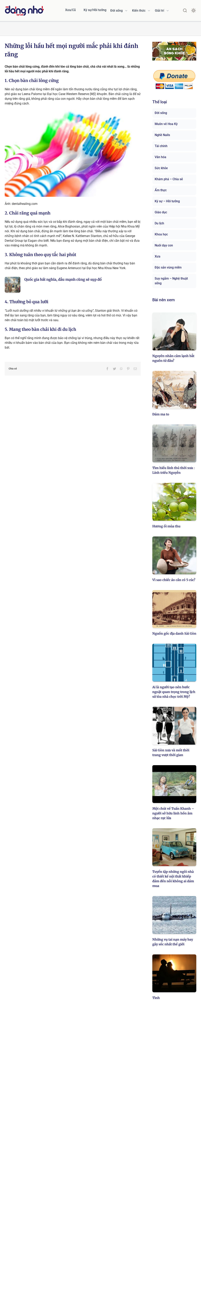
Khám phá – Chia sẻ (169, 179)
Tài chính (161, 146)
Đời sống (161, 113)
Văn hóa (160, 157)
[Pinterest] (128, 368)
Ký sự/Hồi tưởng (95, 10)
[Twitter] (114, 368)
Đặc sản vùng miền (168, 267)
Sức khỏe (161, 168)
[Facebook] (107, 368)
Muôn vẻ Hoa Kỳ (166, 124)
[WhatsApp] (121, 368)
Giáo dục (161, 212)
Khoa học (161, 234)
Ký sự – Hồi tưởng (167, 201)
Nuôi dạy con (164, 245)
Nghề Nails (162, 135)
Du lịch (159, 223)
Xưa (157, 256)
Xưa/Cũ (70, 10)
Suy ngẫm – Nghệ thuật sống (171, 281)
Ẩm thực (161, 190)
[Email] (135, 368)
